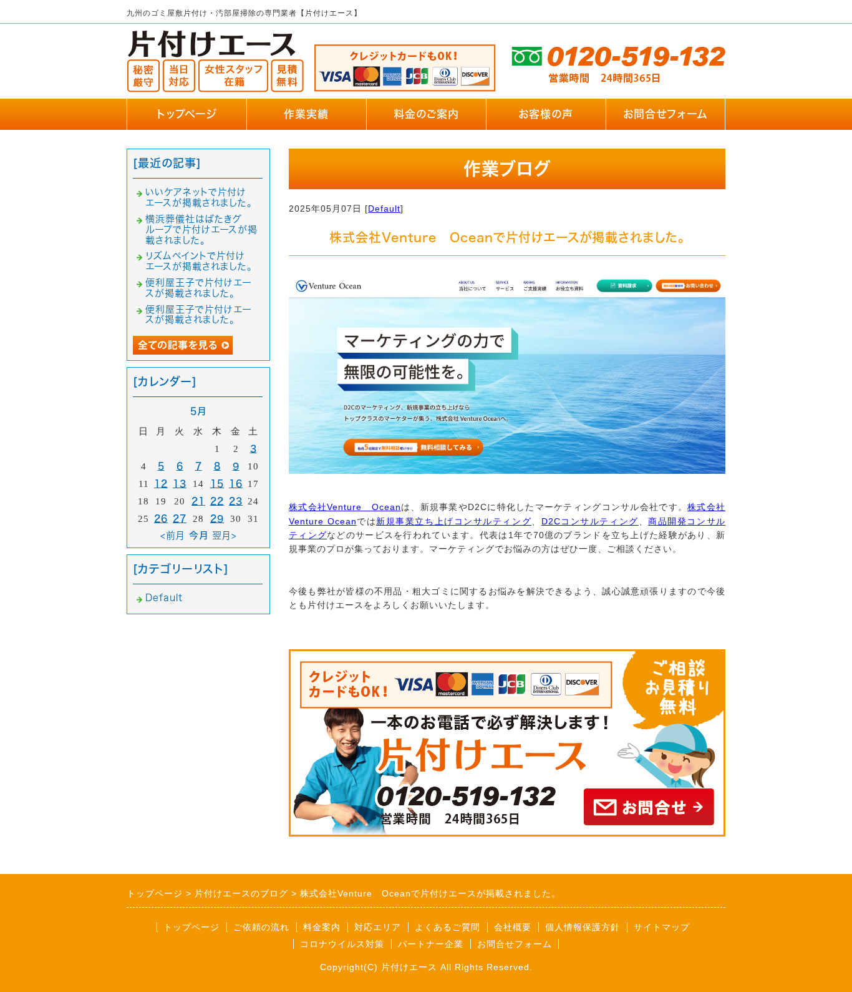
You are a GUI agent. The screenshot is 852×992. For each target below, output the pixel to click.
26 (161, 518)
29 (217, 518)
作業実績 (306, 114)
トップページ (187, 114)
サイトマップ (662, 927)
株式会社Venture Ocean (345, 507)
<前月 (172, 535)
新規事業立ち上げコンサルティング (453, 521)
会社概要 (512, 927)
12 (161, 483)
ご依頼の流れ (261, 927)
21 (198, 501)
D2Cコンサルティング (590, 521)
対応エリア (377, 927)
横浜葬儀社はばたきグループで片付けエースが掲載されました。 (201, 229)
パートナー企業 (430, 944)
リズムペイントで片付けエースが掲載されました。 (199, 261)
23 (236, 501)
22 (217, 501)
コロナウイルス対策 (342, 944)
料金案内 (322, 927)
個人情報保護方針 (582, 927)
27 (179, 518)
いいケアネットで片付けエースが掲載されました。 (199, 197)
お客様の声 (545, 114)
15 (217, 483)
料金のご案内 (426, 114)
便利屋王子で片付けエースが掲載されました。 (198, 288)
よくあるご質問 (447, 927)
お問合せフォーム (665, 114)
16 (236, 483)
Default (384, 209)
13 (179, 483)
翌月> (224, 535)
